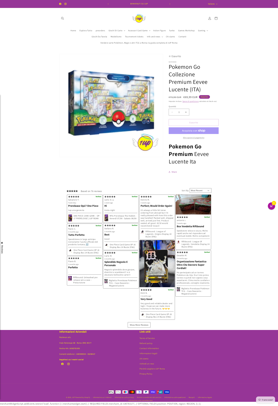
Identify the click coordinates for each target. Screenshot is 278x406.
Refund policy (146, 343)
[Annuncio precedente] (108, 4)
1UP (73, 397)
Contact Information (149, 348)
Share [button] (174, 172)
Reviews (2, 249)
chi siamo (144, 358)
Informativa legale (205, 397)
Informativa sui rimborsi (102, 397)
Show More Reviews (139, 325)
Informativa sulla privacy (124, 397)
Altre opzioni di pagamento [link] (193, 137)
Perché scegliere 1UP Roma (152, 368)
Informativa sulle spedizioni (175, 397)
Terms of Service (147, 338)
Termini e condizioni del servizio (149, 397)
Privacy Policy (146, 373)
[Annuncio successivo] (170, 4)
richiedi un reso (147, 363)
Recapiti (192, 397)
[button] (62, 18)
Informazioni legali (148, 353)
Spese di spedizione (190, 101)
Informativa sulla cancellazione (140, 400)
